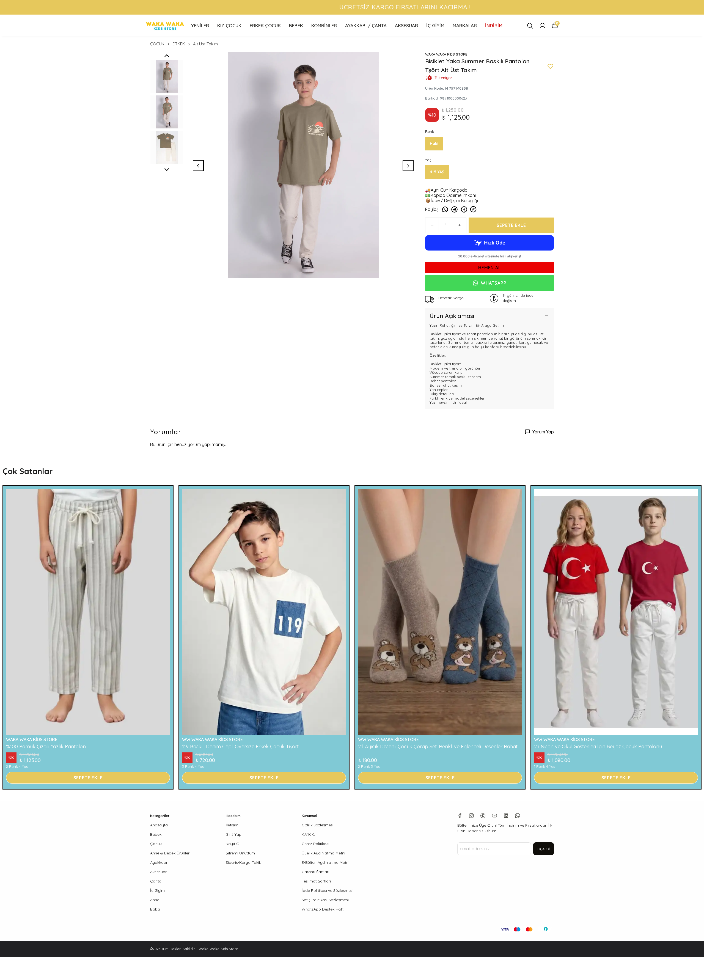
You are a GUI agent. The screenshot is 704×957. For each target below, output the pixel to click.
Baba (155, 909)
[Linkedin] (506, 815)
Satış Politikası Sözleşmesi (325, 899)
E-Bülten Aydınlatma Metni (325, 862)
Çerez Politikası (315, 843)
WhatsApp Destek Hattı (323, 909)
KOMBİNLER (324, 25)
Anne (154, 899)
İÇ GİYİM (435, 25)
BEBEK (296, 25)
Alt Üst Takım (205, 43)
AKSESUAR (406, 25)
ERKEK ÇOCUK (265, 25)
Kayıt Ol (233, 843)
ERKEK (178, 43)
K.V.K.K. (308, 834)
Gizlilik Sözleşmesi (318, 825)
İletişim (232, 825)
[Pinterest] (482, 815)
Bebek (155, 834)
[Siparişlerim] (542, 25)
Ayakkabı (158, 862)
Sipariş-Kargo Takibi (244, 862)
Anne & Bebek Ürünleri (170, 853)
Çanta (155, 881)
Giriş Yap (233, 834)
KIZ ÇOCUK (229, 25)
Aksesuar (158, 871)
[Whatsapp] (517, 815)
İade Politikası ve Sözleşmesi (327, 890)
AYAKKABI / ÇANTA (366, 25)
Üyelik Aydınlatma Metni (323, 853)
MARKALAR (465, 25)
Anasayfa (159, 825)
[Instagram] (471, 815)
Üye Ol (543, 848)
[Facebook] (459, 815)
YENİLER (200, 25)
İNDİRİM (493, 25)
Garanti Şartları (315, 871)
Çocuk (156, 843)
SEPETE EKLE (511, 225)
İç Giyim (157, 890)
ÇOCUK (157, 43)
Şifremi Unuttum (240, 853)
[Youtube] (494, 815)
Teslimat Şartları (316, 881)
